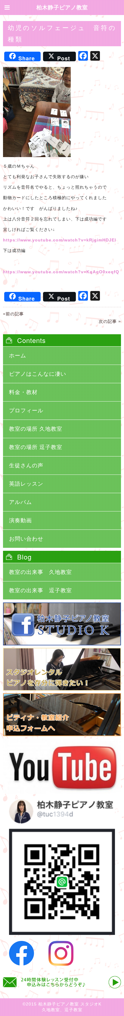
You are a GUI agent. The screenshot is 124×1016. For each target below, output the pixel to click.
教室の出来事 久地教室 (40, 572)
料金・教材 (23, 392)
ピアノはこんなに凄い (37, 374)
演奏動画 (20, 520)
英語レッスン (26, 484)
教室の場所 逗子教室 (35, 447)
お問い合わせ (26, 539)
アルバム (20, 502)
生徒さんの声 (26, 466)
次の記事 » (110, 321)
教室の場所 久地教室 (35, 429)
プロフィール (26, 411)
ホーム (17, 356)
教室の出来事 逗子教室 (40, 590)
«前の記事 (13, 313)
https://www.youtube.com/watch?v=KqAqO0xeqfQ (61, 271)
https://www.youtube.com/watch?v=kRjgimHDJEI (59, 240)
